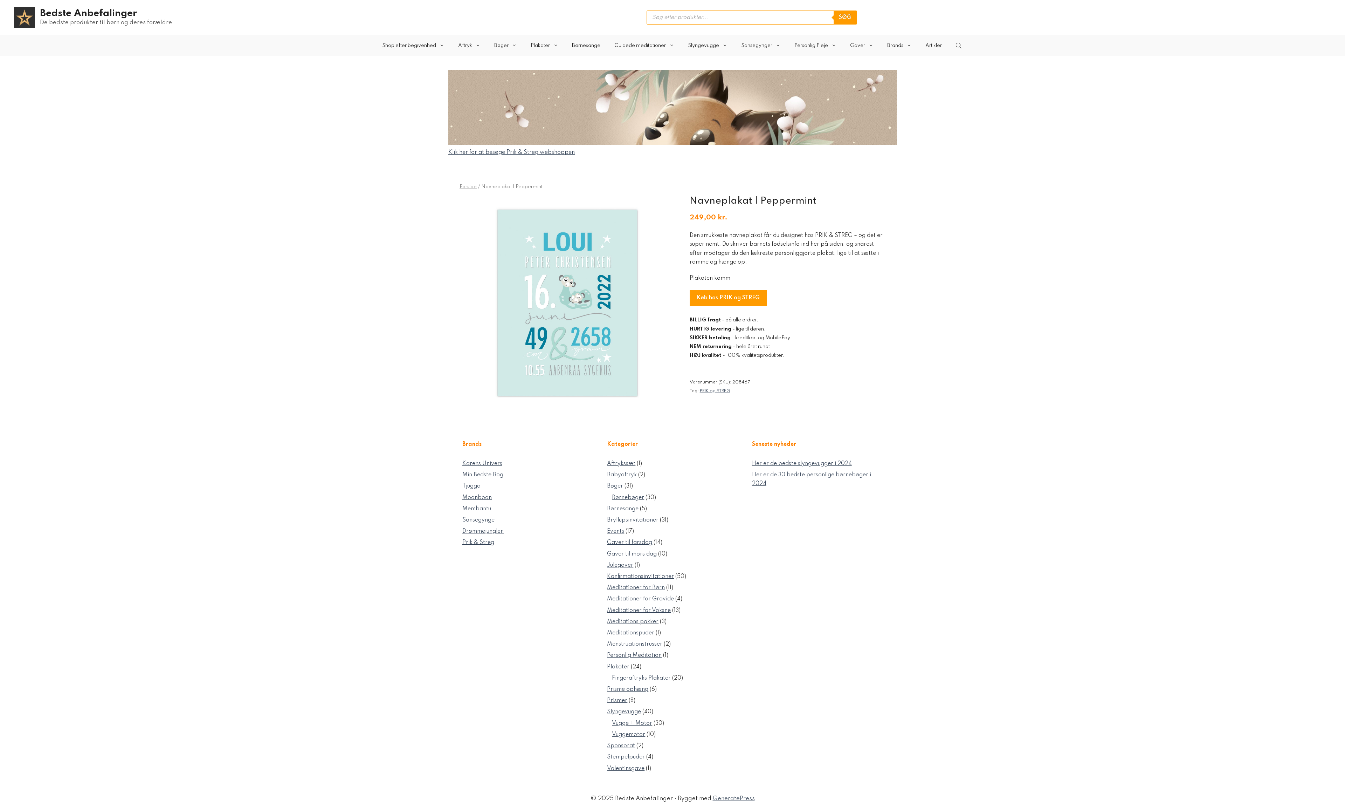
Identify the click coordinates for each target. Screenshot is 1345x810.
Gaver (857, 45)
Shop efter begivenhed (409, 45)
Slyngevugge (703, 45)
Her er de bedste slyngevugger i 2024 (802, 464)
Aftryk (465, 45)
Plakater (540, 45)
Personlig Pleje (811, 45)
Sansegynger (756, 45)
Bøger (501, 45)
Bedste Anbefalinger (88, 13)
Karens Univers (482, 464)
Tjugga (471, 486)
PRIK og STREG (715, 391)
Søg (845, 17)
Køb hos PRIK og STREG (728, 298)
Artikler (933, 45)
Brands (895, 45)
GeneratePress (734, 799)
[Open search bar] (959, 45)
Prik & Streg (478, 542)
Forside (468, 186)
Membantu (476, 509)
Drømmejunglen (483, 531)
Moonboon (477, 498)
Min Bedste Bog (482, 475)
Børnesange (586, 45)
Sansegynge (478, 520)
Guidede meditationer (640, 45)
